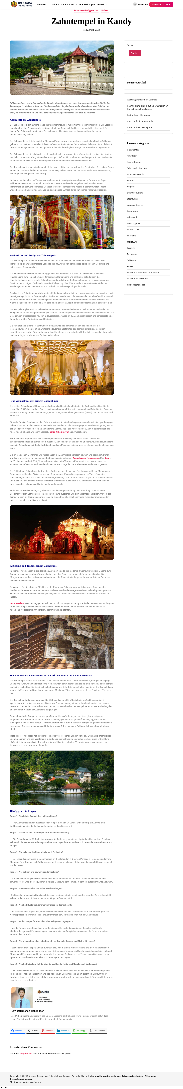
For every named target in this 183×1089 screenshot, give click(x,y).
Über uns (94, 1076)
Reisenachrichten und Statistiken (143, 272)
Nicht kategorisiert (136, 284)
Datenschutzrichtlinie (132, 1076)
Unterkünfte (133, 149)
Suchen (130, 45)
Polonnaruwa (93, 458)
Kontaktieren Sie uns (110, 1076)
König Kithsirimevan (59, 432)
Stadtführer (132, 198)
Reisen (105, 10)
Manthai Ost (133, 229)
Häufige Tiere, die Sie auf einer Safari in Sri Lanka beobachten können (147, 107)
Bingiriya (131, 186)
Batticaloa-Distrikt (135, 174)
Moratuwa (132, 241)
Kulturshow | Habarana (138, 115)
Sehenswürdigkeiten (86, 10)
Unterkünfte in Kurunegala (140, 121)
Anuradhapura (79, 458)
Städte (53, 4)
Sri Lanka (131, 260)
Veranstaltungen (86, 4)
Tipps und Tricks (69, 4)
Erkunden (41, 4)
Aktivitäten (132, 156)
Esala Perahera (17, 603)
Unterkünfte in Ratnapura (139, 127)
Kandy (107, 458)
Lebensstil (132, 217)
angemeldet (26, 1053)
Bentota (131, 180)
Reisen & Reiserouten (137, 278)
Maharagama (133, 223)
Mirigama (131, 235)
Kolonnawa (132, 211)
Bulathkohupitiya (135, 192)
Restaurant (132, 254)
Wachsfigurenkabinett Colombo (142, 99)
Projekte (131, 248)
